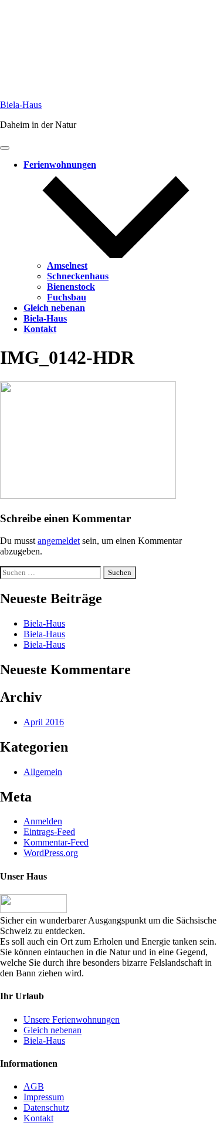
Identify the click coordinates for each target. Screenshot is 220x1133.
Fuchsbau (66, 297)
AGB (33, 1086)
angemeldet (59, 541)
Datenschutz (46, 1107)
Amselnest (67, 265)
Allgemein (42, 772)
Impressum (43, 1097)
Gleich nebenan (54, 308)
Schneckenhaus (78, 276)
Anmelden (42, 821)
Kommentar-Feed (56, 842)
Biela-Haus (21, 105)
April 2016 (43, 722)
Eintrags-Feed (49, 832)
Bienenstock (71, 287)
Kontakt (39, 329)
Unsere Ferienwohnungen (71, 1019)
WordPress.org (50, 853)
